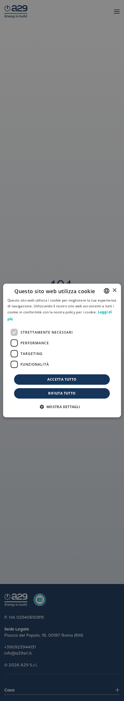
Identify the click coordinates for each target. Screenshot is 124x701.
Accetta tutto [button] (61, 379)
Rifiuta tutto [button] (62, 393)
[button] (62, 406)
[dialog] (62, 351)
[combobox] (106, 291)
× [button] (114, 290)
